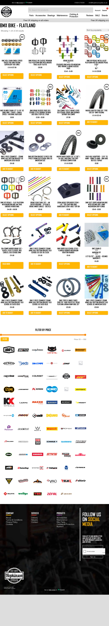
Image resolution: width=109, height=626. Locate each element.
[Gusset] (37, 376)
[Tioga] (80, 467)
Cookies (9, 524)
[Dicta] (51, 363)
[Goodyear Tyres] (23, 376)
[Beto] (23, 350)
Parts (31, 15)
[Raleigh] (9, 441)
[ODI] (37, 415)
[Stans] (51, 454)
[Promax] (66, 428)
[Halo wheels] (51, 376)
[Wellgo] (23, 493)
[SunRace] (80, 454)
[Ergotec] (9, 376)
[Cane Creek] (37, 350)
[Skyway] (80, 441)
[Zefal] (51, 493)
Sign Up (92, 557)
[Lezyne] (23, 402)
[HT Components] (80, 376)
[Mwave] (9, 415)
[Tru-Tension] (37, 480)
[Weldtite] (9, 493)
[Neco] (23, 415)
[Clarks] (66, 350)
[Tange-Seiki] (66, 467)
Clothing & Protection (73, 15)
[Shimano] (66, 441)
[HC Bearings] (66, 376)
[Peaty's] (37, 428)
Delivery (34, 518)
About (8, 518)
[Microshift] (66, 402)
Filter (5, 339)
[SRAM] (37, 454)
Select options (8, 75)
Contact (34, 522)
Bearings (51, 15)
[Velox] (66, 480)
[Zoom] (66, 493)
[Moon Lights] (80, 402)
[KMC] (51, 389)
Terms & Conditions (14, 520)
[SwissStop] (23, 467)
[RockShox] (37, 441)
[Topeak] (9, 480)
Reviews (89, 15)
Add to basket (92, 122)
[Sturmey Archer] (66, 454)
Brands (105, 15)
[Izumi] (9, 389)
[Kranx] (66, 389)
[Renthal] (23, 441)
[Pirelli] (51, 428)
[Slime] (9, 454)
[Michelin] (51, 402)
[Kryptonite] (80, 389)
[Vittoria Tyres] (80, 480)
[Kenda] (37, 389)
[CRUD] (9, 363)
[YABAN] (37, 493)
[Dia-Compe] (37, 363)
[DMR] (66, 363)
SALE (97, 15)
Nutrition (60, 526)
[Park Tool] (23, 428)
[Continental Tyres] (80, 350)
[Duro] (80, 363)
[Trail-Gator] (23, 480)
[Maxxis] (37, 402)
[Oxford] (80, 415)
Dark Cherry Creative (20, 588)
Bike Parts (61, 522)
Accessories (41, 15)
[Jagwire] (23, 389)
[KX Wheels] (9, 402)
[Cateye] (51, 350)
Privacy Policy (11, 522)
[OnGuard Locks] (51, 415)
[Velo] (51, 480)
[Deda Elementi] (23, 363)
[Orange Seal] (66, 415)
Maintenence (62, 15)
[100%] (9, 350)
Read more (6, 264)
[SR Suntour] (23, 454)
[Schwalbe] (51, 441)
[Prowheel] (80, 428)
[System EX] (37, 467)
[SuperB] (9, 467)
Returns (34, 520)
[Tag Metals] (51, 467)
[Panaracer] (9, 428)
